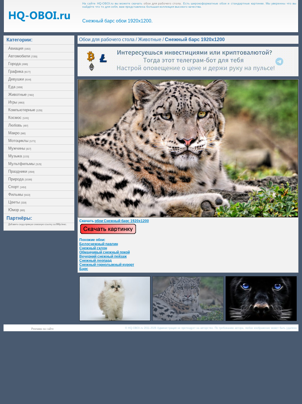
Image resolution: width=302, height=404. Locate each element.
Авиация (19, 48)
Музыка (18, 156)
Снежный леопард (95, 260)
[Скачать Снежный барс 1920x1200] (188, 216)
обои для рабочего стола (162, 3)
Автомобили (22, 56)
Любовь (18, 125)
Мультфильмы (24, 163)
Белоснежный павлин (98, 244)
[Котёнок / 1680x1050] (114, 319)
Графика (19, 71)
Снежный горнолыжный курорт (106, 265)
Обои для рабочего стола (106, 39)
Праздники (21, 171)
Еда (15, 87)
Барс (83, 269)
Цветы (17, 202)
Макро (16, 133)
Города (18, 64)
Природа (20, 179)
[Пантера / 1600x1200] (261, 319)
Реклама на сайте (42, 328)
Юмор (16, 210)
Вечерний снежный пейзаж (103, 256)
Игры (16, 102)
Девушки (19, 79)
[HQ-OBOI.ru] (39, 19)
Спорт (17, 187)
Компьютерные (25, 110)
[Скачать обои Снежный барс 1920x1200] (108, 233)
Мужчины (19, 148)
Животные (21, 94)
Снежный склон (93, 248)
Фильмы (19, 194)
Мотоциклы (21, 140)
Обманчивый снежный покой (104, 252)
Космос (18, 117)
